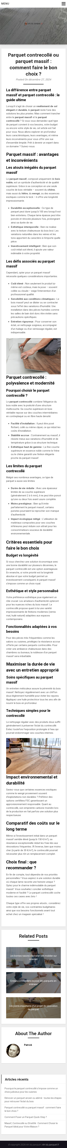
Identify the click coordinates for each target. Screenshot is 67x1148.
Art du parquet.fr (50, 1144)
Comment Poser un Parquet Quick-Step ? (26, 1117)
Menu (5, 3)
